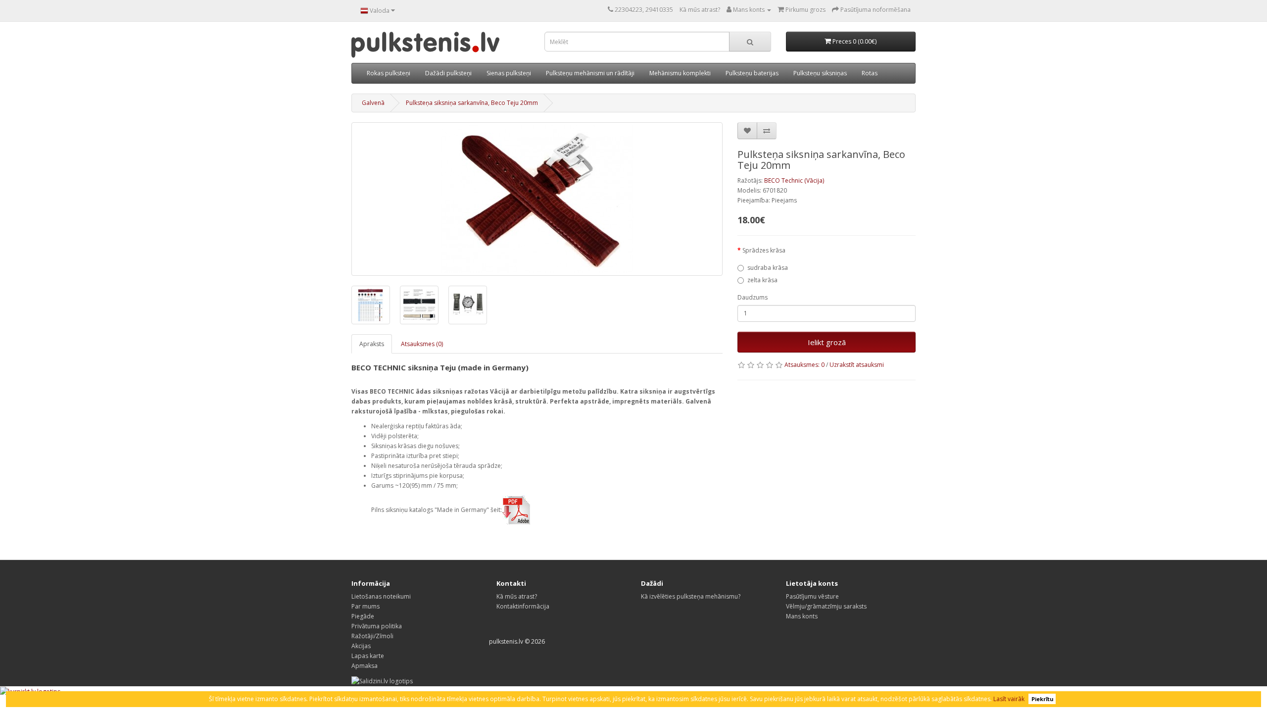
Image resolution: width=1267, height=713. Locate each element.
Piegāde (362, 616)
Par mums (365, 606)
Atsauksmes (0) (422, 344)
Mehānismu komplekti (680, 73)
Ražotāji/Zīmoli (372, 636)
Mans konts (802, 616)
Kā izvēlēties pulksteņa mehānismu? (690, 596)
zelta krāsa (762, 280)
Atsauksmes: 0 (804, 364)
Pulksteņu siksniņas (820, 73)
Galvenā (373, 103)
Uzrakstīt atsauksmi (856, 364)
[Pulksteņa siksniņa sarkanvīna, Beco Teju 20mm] (537, 199)
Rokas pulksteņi (388, 73)
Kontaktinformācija (522, 606)
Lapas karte (367, 656)
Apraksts (371, 344)
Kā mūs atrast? (700, 9)
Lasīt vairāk (1008, 699)
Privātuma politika (376, 626)
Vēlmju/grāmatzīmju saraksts (826, 606)
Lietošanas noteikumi (381, 596)
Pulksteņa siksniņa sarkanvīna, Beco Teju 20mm (472, 103)
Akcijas (361, 646)
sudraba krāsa (767, 267)
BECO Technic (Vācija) (794, 180)
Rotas (869, 73)
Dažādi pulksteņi (448, 73)
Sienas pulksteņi (509, 73)
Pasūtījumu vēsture (812, 596)
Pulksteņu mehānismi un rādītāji (590, 73)
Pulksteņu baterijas (752, 73)
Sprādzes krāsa (763, 250)
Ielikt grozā (827, 342)
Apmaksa (364, 666)
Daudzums (752, 297)
